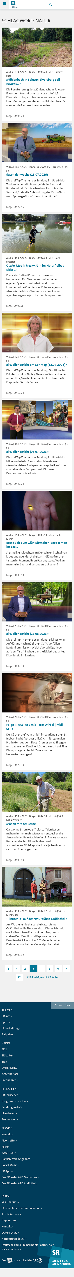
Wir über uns (10, 1202)
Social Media (9, 1165)
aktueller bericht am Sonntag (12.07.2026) (35, 365)
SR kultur (7, 1055)
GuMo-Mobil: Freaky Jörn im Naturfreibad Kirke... (35, 267)
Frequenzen (9, 1080)
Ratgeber (7, 1034)
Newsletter (9, 1140)
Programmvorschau (14, 1101)
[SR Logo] (14, 4)
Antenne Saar (10, 1074)
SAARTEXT (8, 1153)
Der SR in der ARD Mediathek (19, 1177)
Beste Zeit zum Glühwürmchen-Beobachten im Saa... (36, 545)
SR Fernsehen (10, 1095)
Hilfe (5, 1147)
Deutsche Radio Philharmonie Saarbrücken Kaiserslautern (28, 1247)
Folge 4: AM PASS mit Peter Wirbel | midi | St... (35, 727)
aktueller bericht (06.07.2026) (27, 452)
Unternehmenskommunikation (21, 1208)
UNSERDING (9, 1068)
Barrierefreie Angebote (16, 1159)
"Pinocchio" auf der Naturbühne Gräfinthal (35, 919)
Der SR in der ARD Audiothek (19, 1183)
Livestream (8, 1113)
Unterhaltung (10, 1028)
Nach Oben (65, 1005)
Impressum (9, 1220)
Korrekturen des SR (13, 1239)
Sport (5, 1022)
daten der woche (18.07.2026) (27, 174)
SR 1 (4, 1049)
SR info (6, 1016)
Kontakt (7, 1134)
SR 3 (4, 1061)
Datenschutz (9, 1232)
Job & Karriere (10, 1214)
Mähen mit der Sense (21, 824)
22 (19, 977)
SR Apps (7, 1171)
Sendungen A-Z (11, 1107)
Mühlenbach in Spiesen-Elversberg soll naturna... (33, 81)
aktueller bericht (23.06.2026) (27, 634)
